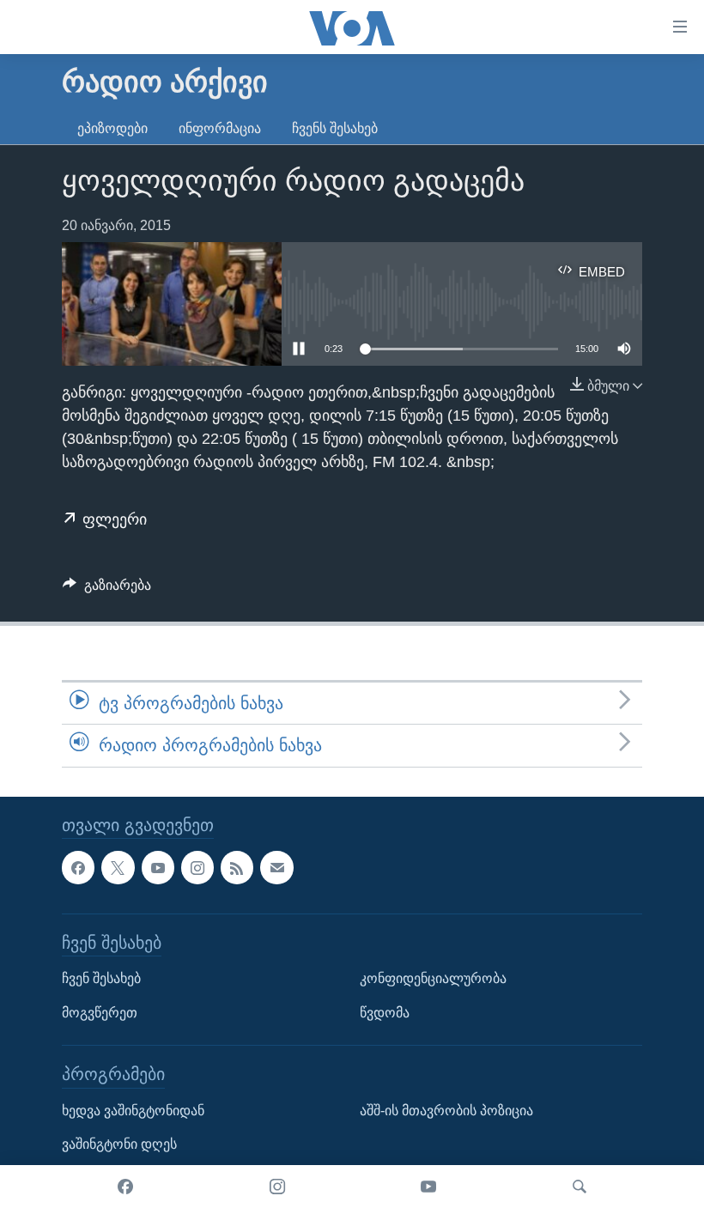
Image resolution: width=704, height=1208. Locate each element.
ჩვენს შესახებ (335, 128)
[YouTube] (428, 1186)
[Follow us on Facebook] (78, 867)
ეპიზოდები (112, 128)
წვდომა (385, 1012)
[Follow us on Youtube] (158, 867)
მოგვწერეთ (99, 1012)
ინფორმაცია (220, 128)
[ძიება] (579, 1186)
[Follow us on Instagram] (197, 867)
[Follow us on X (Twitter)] (117, 867)
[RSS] (237, 867)
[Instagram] (277, 1186)
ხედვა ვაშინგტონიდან (133, 1109)
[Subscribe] (276, 867)
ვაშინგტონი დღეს (119, 1144)
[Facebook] (125, 1186)
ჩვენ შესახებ (101, 978)
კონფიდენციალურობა (433, 978)
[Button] (107, 589)
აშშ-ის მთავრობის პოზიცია (446, 1109)
